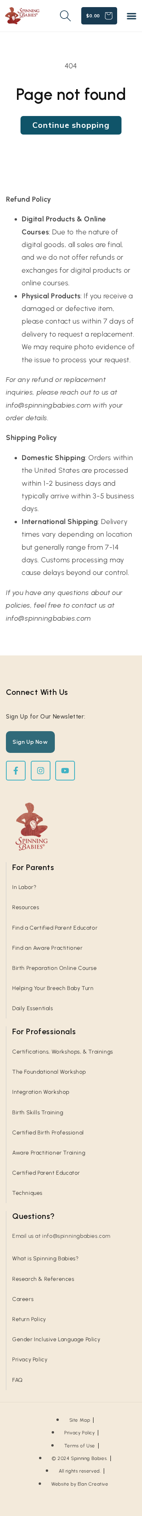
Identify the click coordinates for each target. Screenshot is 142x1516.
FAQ (17, 1380)
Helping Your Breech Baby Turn (52, 988)
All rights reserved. (80, 1471)
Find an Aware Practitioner (47, 948)
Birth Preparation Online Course (54, 968)
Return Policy (29, 1319)
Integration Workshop (40, 1092)
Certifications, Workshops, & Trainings (62, 1051)
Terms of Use (79, 1446)
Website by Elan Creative (79, 1484)
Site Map (79, 1420)
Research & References (43, 1279)
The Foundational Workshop (49, 1072)
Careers (23, 1299)
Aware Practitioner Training (48, 1152)
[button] (131, 15)
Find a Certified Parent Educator (54, 928)
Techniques (27, 1193)
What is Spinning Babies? (45, 1258)
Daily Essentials (32, 1008)
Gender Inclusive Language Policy (56, 1339)
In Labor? (24, 887)
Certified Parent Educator (46, 1173)
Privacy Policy (29, 1359)
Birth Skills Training (38, 1112)
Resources (25, 907)
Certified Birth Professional (48, 1132)
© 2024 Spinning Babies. (80, 1458)
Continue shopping (71, 125)
